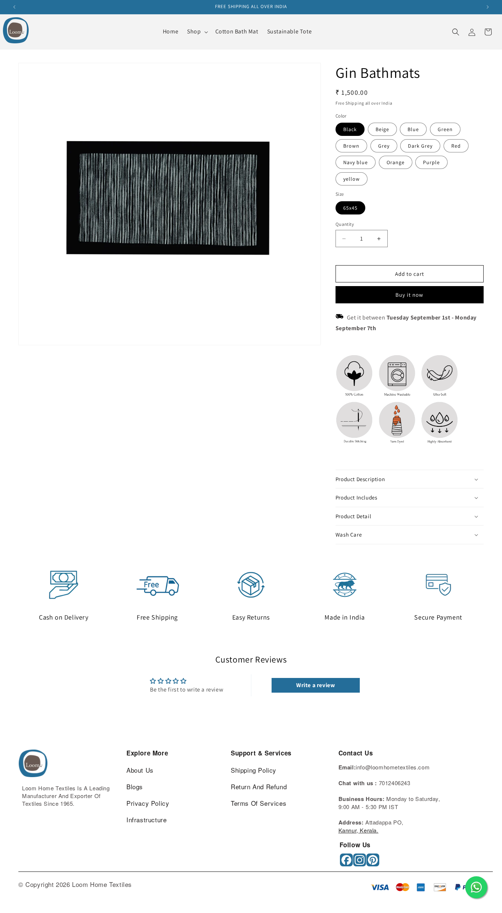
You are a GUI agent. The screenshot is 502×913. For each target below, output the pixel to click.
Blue (413, 129)
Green (445, 129)
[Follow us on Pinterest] (373, 863)
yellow (351, 179)
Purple (431, 162)
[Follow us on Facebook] (347, 863)
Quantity (345, 224)
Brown (351, 145)
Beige (382, 129)
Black (350, 129)
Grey (384, 145)
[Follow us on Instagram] (360, 863)
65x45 (350, 208)
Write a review (315, 685)
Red (456, 145)
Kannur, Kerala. (358, 830)
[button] (197, 32)
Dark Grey (420, 145)
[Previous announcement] (14, 7)
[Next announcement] (488, 7)
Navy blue (355, 162)
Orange (396, 162)
